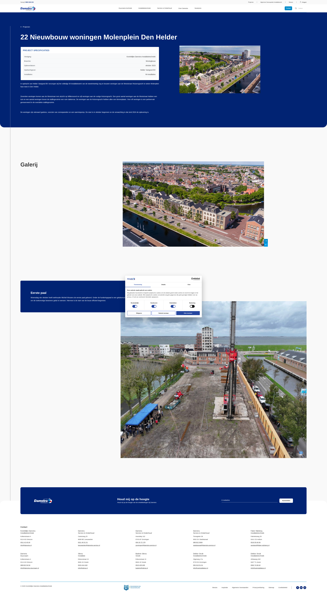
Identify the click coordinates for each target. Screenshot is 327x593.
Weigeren (139, 313)
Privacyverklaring (258, 587)
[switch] (153, 306)
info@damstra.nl (26, 545)
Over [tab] (189, 284)
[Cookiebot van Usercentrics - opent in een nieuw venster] (192, 279)
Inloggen (304, 2)
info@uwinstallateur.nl (200, 568)
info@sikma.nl (83, 568)
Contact (288, 8)
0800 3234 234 (29, 2)
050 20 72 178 (140, 542)
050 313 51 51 (198, 565)
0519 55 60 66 (255, 542)
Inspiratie (225, 587)
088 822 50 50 (25, 565)
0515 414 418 (82, 565)
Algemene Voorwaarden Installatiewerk (271, 2)
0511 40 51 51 (83, 542)
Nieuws (291, 2)
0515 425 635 (140, 565)
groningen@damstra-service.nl (146, 545)
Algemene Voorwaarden (240, 587)
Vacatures (197, 8)
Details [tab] (163, 284)
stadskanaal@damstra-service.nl (204, 545)
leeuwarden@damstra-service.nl (89, 545)
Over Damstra (183, 8)
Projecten (251, 2)
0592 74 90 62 (255, 565)
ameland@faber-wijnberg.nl (260, 545)
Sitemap (271, 587)
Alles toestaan (188, 313)
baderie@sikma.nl (142, 568)
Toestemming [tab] (138, 284)
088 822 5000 (198, 542)
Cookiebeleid (282, 587)
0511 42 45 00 (25, 542)
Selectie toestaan (163, 313)
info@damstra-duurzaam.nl (29, 568)
